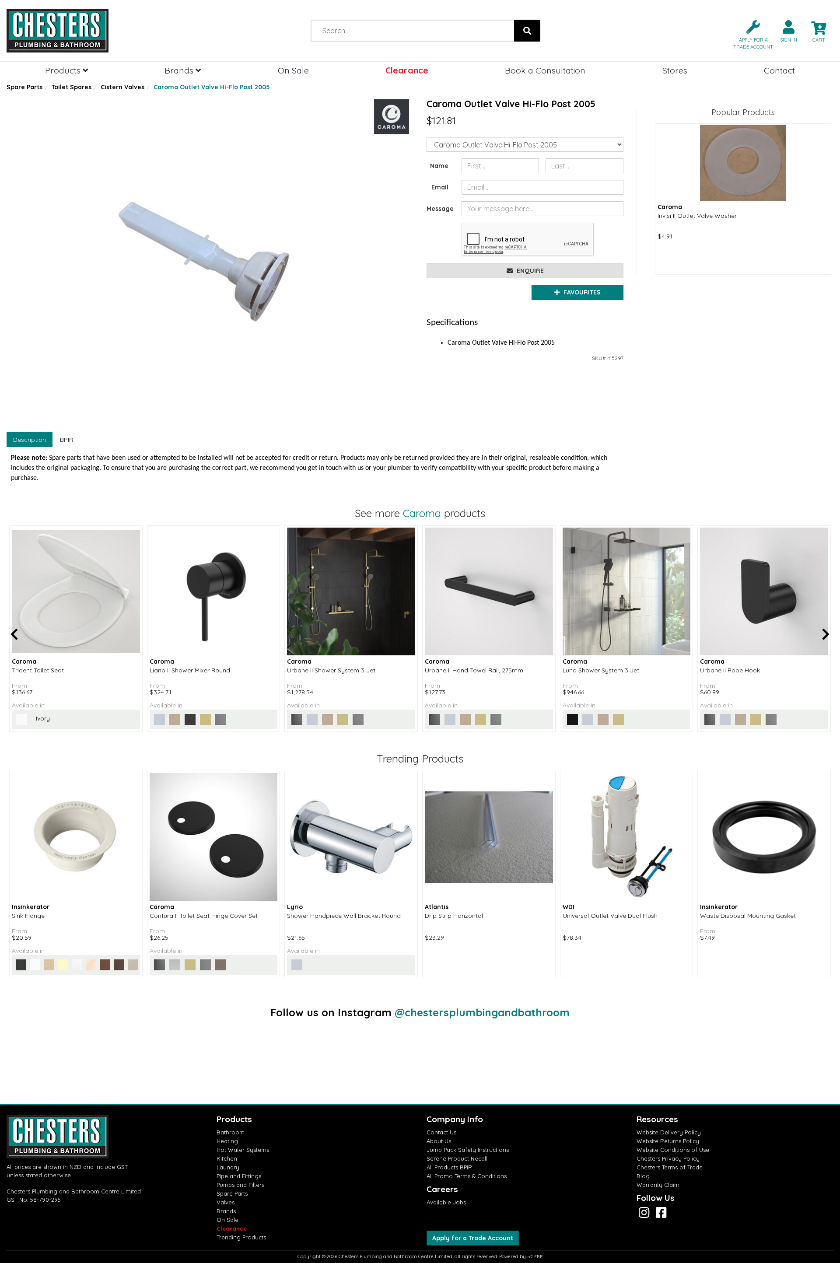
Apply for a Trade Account (472, 1238)
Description (29, 440)
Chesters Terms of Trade (670, 1167)
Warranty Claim (658, 1184)
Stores (674, 70)
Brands (180, 70)
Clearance (406, 70)
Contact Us (441, 1132)
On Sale (293, 70)
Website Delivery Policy (669, 1132)
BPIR (66, 440)
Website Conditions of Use (673, 1149)
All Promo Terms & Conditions (467, 1175)
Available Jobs (446, 1202)
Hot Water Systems (243, 1149)
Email (439, 187)
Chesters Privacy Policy (668, 1158)
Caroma (422, 513)
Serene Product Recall (457, 1158)
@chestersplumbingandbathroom (482, 1012)
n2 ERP (534, 1257)
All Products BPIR (449, 1167)
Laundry (228, 1167)
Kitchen (227, 1158)
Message (440, 209)
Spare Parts (24, 87)
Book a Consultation (545, 70)
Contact (779, 70)
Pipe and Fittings (239, 1175)
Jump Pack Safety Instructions (468, 1149)
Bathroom (231, 1132)
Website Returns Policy (668, 1140)
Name (439, 166)
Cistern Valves (122, 87)
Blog (643, 1175)
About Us (439, 1140)
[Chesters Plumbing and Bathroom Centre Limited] (105, 30)
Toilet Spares (71, 87)
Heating (227, 1140)
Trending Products (241, 1237)
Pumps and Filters (240, 1184)
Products (64, 70)
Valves (225, 1202)
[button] (749, 33)
